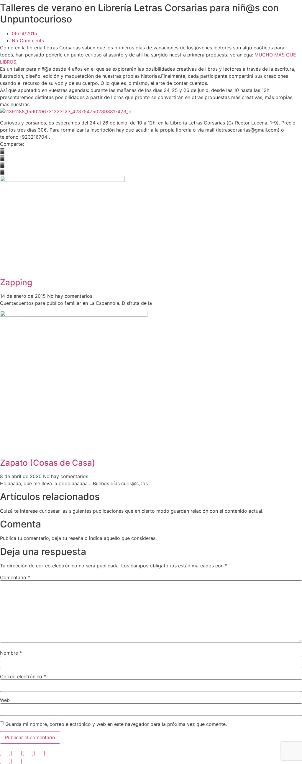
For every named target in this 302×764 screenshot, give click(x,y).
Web (5, 700)
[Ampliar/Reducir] (5, 753)
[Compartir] (28, 753)
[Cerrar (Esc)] (40, 753)
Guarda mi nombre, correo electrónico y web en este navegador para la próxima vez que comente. (116, 724)
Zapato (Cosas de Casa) (47, 463)
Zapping (16, 282)
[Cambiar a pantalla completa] (17, 753)
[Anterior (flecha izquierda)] (5, 761)
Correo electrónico (23, 676)
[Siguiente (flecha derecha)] (17, 761)
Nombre (11, 652)
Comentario (15, 577)
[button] (151, 151)
